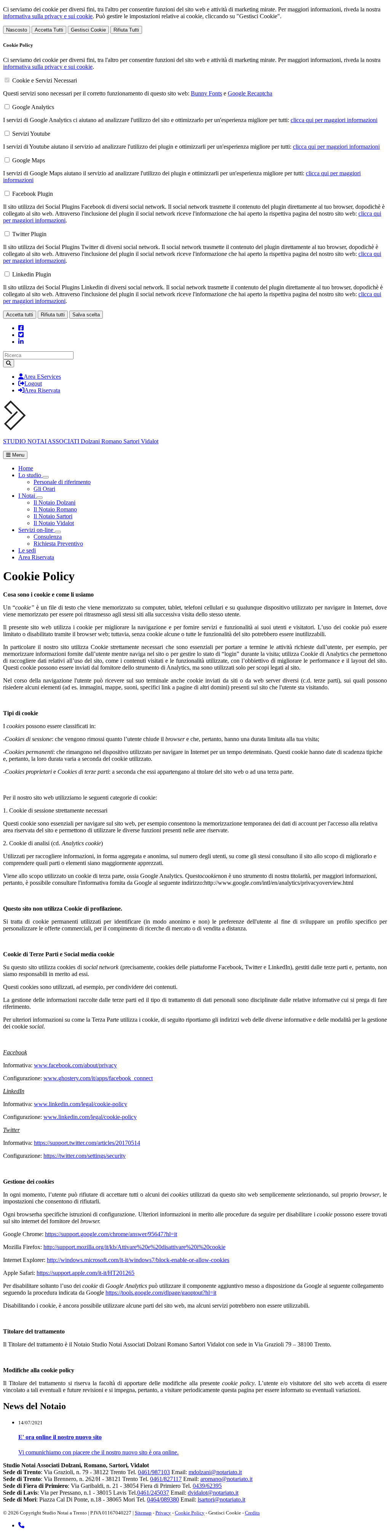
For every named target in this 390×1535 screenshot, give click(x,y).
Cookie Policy (190, 1513)
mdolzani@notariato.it (215, 1472)
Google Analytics (33, 107)
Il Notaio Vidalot (54, 523)
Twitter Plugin (29, 234)
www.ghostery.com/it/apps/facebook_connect (98, 1078)
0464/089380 (163, 1499)
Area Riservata (42, 390)
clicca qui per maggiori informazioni (334, 120)
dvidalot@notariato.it (213, 1492)
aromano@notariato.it (226, 1479)
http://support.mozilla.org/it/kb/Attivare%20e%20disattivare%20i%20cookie (134, 1247)
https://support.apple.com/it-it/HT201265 (85, 1273)
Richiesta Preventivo (58, 543)
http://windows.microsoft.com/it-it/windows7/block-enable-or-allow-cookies (138, 1260)
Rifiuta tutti (53, 314)
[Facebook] (21, 328)
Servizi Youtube (31, 133)
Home (25, 468)
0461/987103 (154, 1472)
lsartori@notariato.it (221, 1499)
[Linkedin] (21, 341)
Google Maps (28, 160)
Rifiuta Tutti (126, 30)
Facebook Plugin (32, 193)
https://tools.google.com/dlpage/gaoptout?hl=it (160, 1292)
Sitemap (143, 1513)
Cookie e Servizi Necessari (44, 80)
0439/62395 (207, 1486)
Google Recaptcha (250, 93)
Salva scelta (86, 314)
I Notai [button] (27, 495)
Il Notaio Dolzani (54, 502)
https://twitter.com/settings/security (84, 1155)
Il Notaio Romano (55, 509)
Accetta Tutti (49, 30)
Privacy (163, 1513)
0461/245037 (153, 1492)
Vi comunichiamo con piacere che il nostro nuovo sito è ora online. (98, 1452)
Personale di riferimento (62, 482)
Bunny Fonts (206, 93)
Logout (33, 383)
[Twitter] (21, 335)
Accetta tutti (19, 314)
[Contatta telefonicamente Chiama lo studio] (21, 1525)
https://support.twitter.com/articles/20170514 (87, 1143)
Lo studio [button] (30, 475)
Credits (252, 1513)
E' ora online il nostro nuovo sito (60, 1437)
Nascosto (16, 30)
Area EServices (42, 376)
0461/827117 (166, 1479)
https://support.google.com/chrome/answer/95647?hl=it (111, 1234)
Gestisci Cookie (88, 30)
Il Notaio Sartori (53, 516)
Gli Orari (44, 489)
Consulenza (48, 536)
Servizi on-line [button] (36, 530)
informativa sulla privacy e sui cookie (48, 16)
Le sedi (27, 550)
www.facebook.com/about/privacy (75, 1065)
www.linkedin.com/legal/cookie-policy (80, 1104)
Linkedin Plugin (31, 274)
